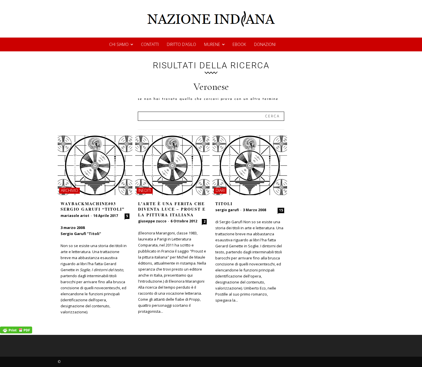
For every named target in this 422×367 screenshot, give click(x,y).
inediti (144, 190)
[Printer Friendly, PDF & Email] (16, 331)
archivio (69, 190)
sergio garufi (227, 209)
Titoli (224, 204)
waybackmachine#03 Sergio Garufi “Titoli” (93, 206)
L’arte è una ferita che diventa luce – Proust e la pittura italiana (172, 209)
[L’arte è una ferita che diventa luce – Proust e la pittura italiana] (172, 165)
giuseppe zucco (152, 221)
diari (220, 190)
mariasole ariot (75, 215)
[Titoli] (249, 165)
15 (281, 210)
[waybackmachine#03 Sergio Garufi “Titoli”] (95, 165)
